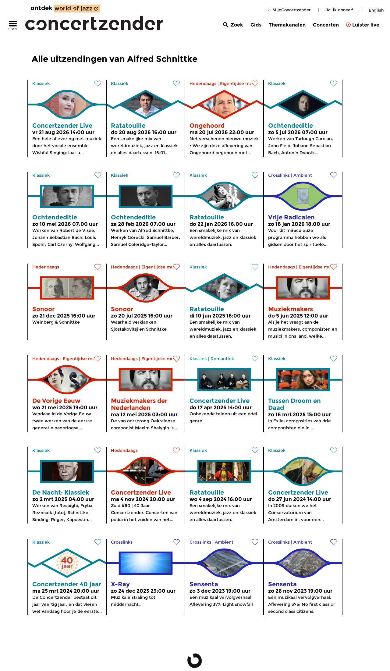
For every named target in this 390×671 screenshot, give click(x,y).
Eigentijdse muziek (240, 83)
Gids (255, 25)
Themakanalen (287, 25)
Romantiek (222, 358)
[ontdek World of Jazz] (77, 8)
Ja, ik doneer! (339, 9)
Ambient (302, 175)
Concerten (326, 25)
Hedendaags (203, 83)
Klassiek (41, 83)
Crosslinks (279, 175)
